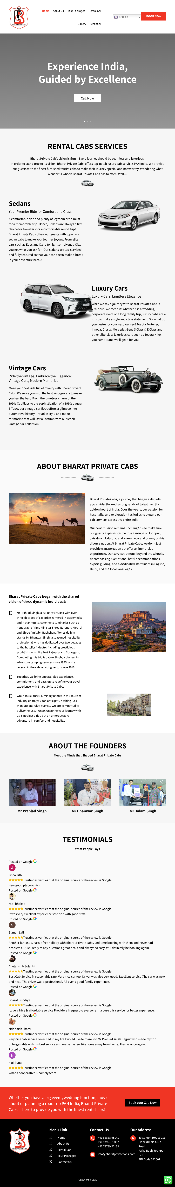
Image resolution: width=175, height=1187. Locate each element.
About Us (58, 11)
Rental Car (95, 11)
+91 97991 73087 (108, 1142)
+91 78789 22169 (108, 1146)
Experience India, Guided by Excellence (87, 72)
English (123, 16)
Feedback (95, 24)
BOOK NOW (153, 16)
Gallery (82, 24)
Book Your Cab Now (143, 1102)
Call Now (87, 98)
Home (45, 11)
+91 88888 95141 (108, 1137)
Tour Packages (76, 11)
